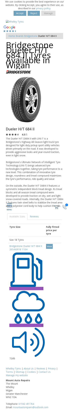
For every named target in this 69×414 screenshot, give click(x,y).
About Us (29, 368)
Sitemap (20, 371)
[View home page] (15, 21)
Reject (33, 13)
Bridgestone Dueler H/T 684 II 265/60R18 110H (25, 247)
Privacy (52, 368)
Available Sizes (17, 216)
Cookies (31, 371)
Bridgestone (30, 36)
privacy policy (43, 8)
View (49, 246)
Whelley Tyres (13, 368)
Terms (9, 371)
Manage (48, 13)
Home (11, 36)
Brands (19, 36)
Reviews (34, 216)
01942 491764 (26, 403)
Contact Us (45, 371)
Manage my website (17, 375)
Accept (20, 13)
